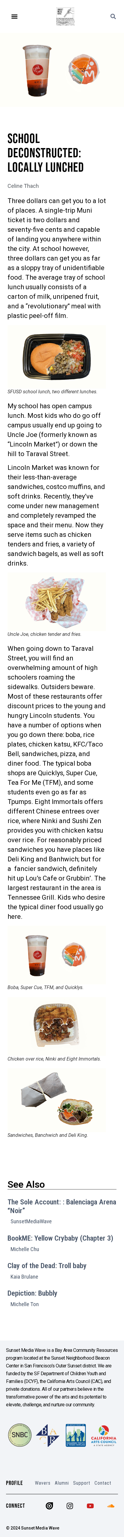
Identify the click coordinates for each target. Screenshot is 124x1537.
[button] (14, 17)
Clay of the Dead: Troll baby (47, 1266)
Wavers (43, 1483)
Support (81, 1483)
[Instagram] (70, 1506)
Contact (103, 1483)
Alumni (62, 1483)
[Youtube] (90, 1506)
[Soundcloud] (111, 1506)
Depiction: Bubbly (32, 1293)
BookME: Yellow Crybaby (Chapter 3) (60, 1238)
